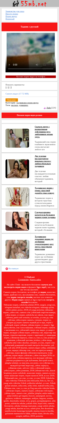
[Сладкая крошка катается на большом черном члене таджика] (17, 221)
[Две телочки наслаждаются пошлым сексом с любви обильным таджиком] (17, 168)
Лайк (48, 108)
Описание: (11, 100)
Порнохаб (10, 19)
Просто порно (12, 14)
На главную (13, 268)
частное (14, 105)
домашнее (23, 105)
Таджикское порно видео (27, 103)
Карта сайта (35, 279)
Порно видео (11, 16)
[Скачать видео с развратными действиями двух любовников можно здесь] (17, 138)
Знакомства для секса (15, 11)
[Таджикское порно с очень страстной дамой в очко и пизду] (17, 196)
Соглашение (23, 279)
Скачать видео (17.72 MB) (17, 94)
